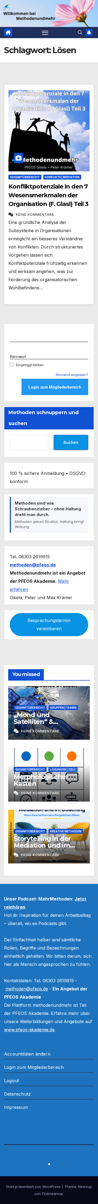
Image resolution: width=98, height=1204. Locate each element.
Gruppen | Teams (63, 707)
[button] (80, 32)
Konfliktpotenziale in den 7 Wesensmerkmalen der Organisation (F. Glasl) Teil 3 (48, 195)
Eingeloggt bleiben (30, 364)
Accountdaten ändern (27, 1054)
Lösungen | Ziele (63, 769)
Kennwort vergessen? (72, 374)
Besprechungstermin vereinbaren (49, 624)
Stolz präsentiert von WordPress (34, 1186)
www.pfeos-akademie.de (29, 1029)
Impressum (16, 1107)
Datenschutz (17, 1094)
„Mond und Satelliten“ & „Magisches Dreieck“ (47, 721)
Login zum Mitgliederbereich (34, 1067)
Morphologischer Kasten (41, 780)
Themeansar (52, 1193)
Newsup (85, 1186)
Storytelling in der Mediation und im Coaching (42, 845)
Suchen (70, 442)
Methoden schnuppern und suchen (43, 418)
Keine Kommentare (35, 215)
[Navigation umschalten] (45, 33)
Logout (11, 1080)
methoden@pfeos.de (26, 988)
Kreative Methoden (65, 831)
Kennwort (18, 356)
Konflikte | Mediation (62, 177)
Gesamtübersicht (25, 177)
